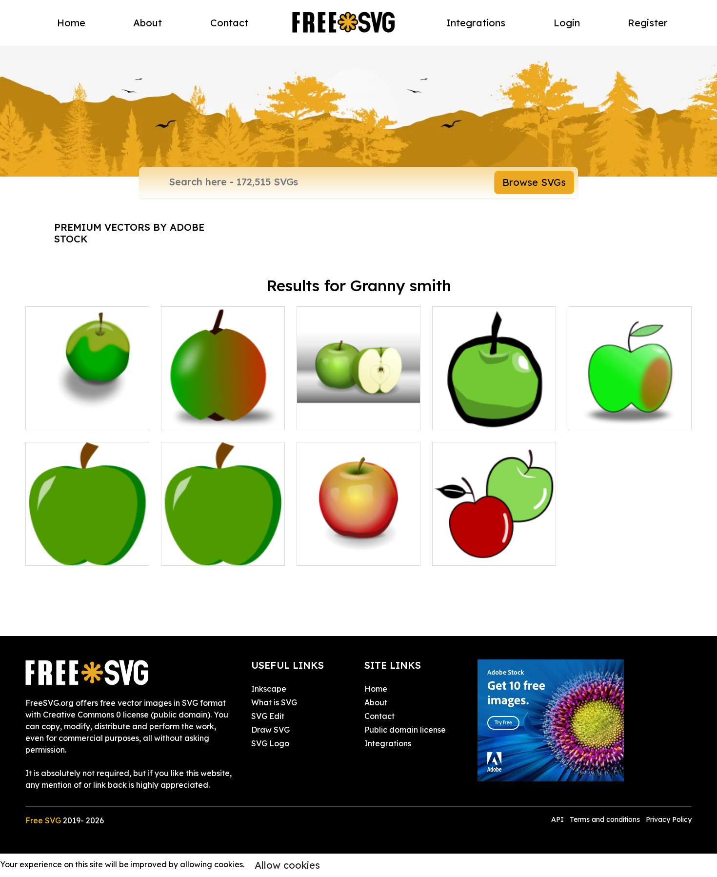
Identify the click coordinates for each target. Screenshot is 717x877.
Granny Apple (61, 552)
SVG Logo (270, 743)
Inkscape (268, 689)
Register (648, 23)
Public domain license (405, 730)
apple (47, 416)
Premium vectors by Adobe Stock (129, 233)
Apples (455, 552)
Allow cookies (287, 865)
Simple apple (603, 416)
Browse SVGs (534, 182)
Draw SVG (270, 730)
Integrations (475, 23)
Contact (229, 23)
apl (313, 416)
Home (71, 23)
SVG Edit (267, 716)
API (558, 819)
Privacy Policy (669, 819)
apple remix (329, 552)
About (147, 23)
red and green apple (211, 416)
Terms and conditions (605, 819)
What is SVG (274, 702)
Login (567, 23)
